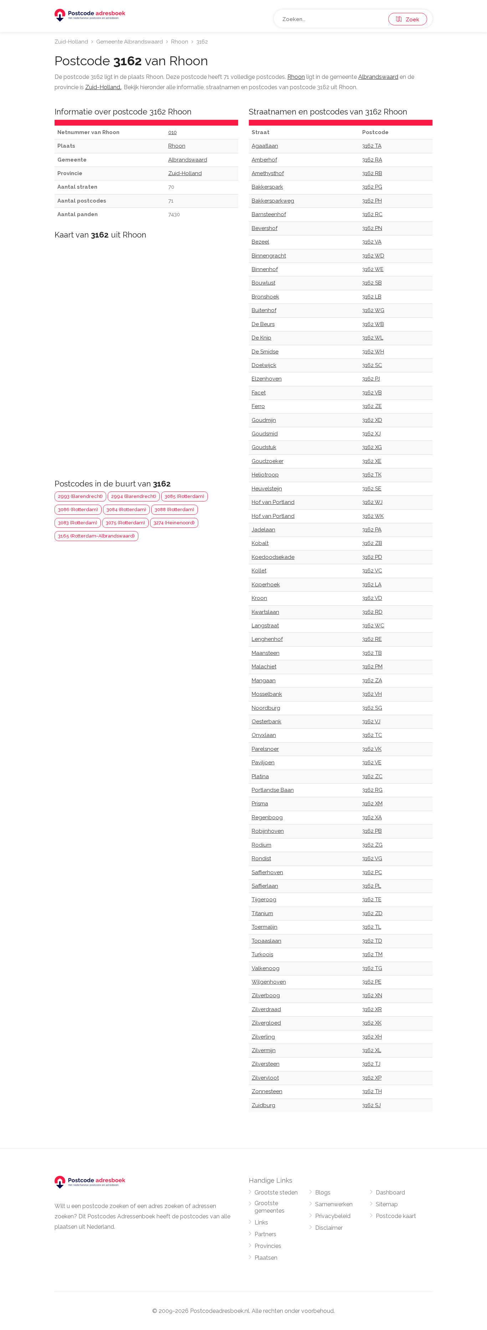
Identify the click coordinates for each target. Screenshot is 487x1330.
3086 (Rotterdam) (78, 509)
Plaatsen (266, 1257)
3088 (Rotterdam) (174, 509)
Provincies (268, 1246)
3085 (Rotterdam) (184, 496)
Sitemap (387, 1204)
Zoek (410, 19)
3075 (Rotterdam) (125, 522)
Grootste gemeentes (269, 1207)
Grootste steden (276, 1192)
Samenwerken (334, 1204)
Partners (265, 1234)
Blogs (322, 1192)
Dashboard (390, 1192)
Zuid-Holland (71, 42)
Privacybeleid (332, 1216)
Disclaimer (329, 1227)
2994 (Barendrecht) (133, 496)
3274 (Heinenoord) (174, 522)
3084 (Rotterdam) (126, 509)
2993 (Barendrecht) (80, 496)
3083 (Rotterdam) (77, 522)
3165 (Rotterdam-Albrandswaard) (96, 536)
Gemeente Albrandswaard (129, 42)
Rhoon (179, 42)
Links (261, 1222)
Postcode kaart (396, 1216)
